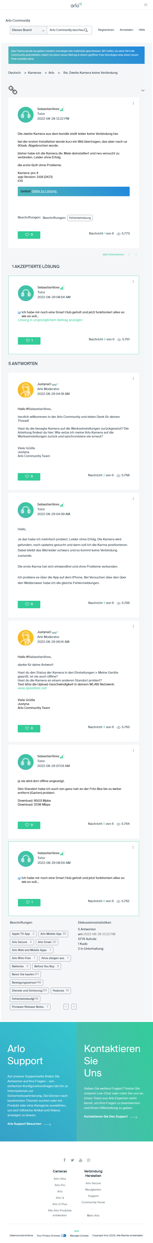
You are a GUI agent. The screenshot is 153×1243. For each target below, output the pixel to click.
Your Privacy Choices (48, 1236)
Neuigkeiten (93, 1189)
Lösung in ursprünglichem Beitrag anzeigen (50, 320)
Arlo (51, 72)
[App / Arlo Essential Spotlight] (129, 254)
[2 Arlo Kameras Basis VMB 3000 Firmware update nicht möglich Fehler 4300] (135, 254)
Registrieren (106, 30)
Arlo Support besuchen (24, 1124)
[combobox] (69, 30)
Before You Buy (44, 966)
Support (93, 1196)
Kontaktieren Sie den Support (106, 1116)
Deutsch (14, 72)
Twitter (72, 1160)
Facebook (64, 1160)
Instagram (88, 1160)
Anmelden (126, 30)
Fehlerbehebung (80, 218)
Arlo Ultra (60, 1178)
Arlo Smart (44, 942)
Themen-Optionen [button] (142, 91)
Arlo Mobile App (50, 934)
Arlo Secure (19, 942)
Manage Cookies (79, 1236)
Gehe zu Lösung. (44, 191)
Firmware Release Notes (28, 1007)
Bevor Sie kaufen (23, 974)
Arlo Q (60, 1198)
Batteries (18, 966)
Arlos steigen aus (52, 958)
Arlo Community (18, 20)
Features (58, 990)
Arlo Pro (60, 1185)
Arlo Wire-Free (21, 958)
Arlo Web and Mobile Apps (29, 950)
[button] (133, 103)
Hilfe (142, 30)
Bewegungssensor (24, 982)
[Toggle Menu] (145, 4)
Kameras (34, 72)
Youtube (80, 1160)
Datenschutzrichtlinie (21, 1235)
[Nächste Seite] (73, 1006)
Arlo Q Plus (59, 1204)
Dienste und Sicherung (27, 990)
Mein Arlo (93, 1215)
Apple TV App (21, 934)
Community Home (93, 1202)
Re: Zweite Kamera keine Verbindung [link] (90, 72)
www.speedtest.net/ (32, 688)
